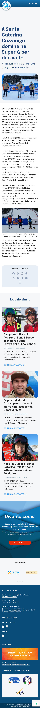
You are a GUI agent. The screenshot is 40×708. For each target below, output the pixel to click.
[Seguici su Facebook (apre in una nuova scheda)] (3, 626)
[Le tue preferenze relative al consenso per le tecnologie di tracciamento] (36, 704)
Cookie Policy (27, 704)
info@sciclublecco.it (13, 606)
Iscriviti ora (20, 543)
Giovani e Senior (20, 67)
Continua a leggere (14, 365)
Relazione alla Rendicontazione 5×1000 (16, 665)
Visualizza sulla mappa (9, 597)
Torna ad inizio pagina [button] (23, 706)
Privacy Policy (19, 704)
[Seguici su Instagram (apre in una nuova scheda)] (7, 626)
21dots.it (13, 706)
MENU (32, 3)
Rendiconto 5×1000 (9, 663)
